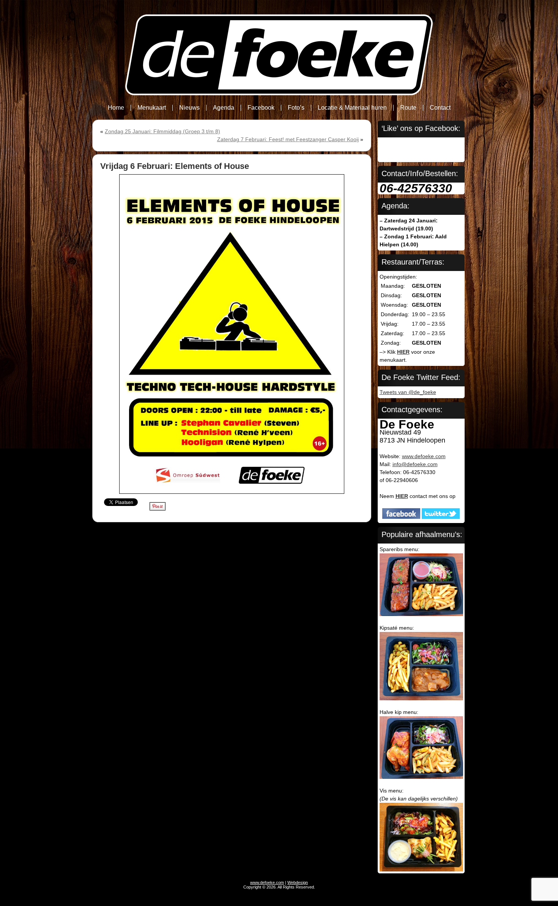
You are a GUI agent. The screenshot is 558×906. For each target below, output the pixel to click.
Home (116, 107)
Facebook (260, 107)
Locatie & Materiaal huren (352, 107)
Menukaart (151, 107)
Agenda (223, 107)
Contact (440, 107)
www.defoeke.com (424, 456)
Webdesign (297, 882)
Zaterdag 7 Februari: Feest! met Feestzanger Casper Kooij (288, 139)
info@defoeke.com (415, 464)
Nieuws (189, 107)
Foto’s (296, 107)
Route (408, 107)
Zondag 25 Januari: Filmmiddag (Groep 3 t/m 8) (162, 131)
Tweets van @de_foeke (408, 392)
